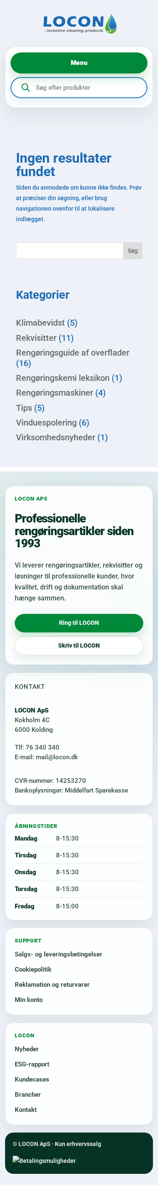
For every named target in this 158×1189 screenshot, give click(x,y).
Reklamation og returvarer (52, 984)
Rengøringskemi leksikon (63, 378)
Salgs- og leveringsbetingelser (58, 954)
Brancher (28, 1094)
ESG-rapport (32, 1064)
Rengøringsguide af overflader (72, 353)
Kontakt (26, 1110)
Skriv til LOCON (79, 645)
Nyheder (27, 1049)
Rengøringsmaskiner (54, 393)
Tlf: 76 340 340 (37, 747)
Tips (24, 408)
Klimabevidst (40, 323)
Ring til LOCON (79, 622)
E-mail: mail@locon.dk (46, 757)
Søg (133, 250)
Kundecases (32, 1079)
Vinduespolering (46, 423)
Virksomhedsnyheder (55, 437)
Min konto (29, 1000)
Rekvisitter (36, 338)
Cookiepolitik (33, 969)
